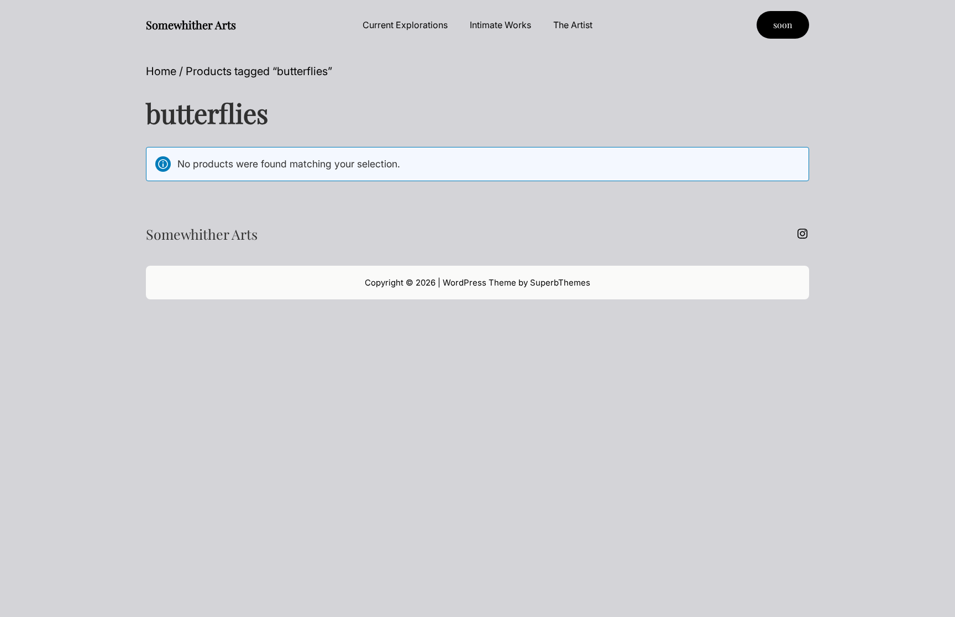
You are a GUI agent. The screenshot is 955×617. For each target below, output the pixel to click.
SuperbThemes (560, 282)
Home (161, 71)
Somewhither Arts (191, 24)
